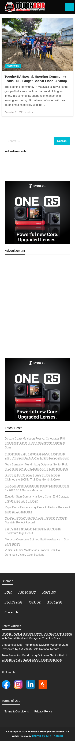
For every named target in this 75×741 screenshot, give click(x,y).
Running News (27, 592)
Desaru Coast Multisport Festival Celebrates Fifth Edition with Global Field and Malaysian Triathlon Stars (35, 443)
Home (8, 592)
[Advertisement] (37, 314)
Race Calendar (14, 602)
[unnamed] (37, 212)
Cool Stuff (35, 602)
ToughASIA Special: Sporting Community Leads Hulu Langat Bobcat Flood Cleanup (36, 79)
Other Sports (54, 602)
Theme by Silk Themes (47, 735)
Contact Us (11, 612)
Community (13, 66)
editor (30, 112)
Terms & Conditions (17, 711)
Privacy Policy (43, 711)
